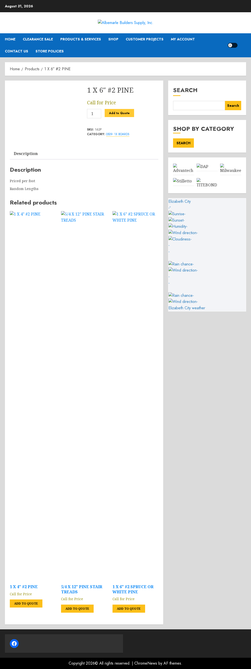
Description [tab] (26, 153)
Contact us (16, 51)
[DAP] (202, 166)
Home (10, 39)
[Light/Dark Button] (233, 45)
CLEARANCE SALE (38, 39)
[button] (243, 45)
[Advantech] (183, 170)
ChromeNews (145, 663)
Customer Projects (144, 39)
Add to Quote (119, 113)
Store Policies (50, 51)
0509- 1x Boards (117, 134)
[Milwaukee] (230, 170)
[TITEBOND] (207, 185)
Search (185, 90)
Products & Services (80, 39)
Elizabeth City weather (186, 308)
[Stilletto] (182, 181)
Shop (113, 39)
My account (183, 39)
